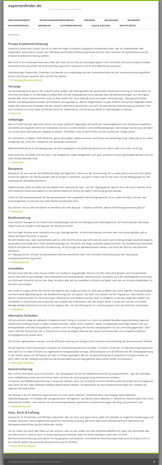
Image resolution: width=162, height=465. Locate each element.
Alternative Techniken (22, 362)
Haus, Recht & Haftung (23, 445)
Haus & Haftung (101, 25)
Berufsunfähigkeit (19, 20)
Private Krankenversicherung (57, 20)
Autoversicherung (71, 25)
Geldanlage (111, 20)
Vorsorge (89, 20)
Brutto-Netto (128, 25)
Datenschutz (45, 462)
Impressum (56, 462)
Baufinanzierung (18, 25)
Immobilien (44, 25)
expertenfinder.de (24, 5)
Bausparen (134, 20)
